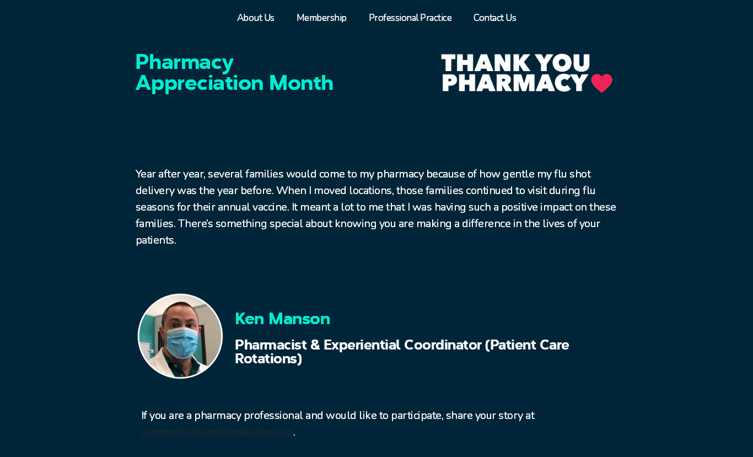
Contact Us (495, 18)
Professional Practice (410, 18)
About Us (256, 18)
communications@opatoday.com (217, 431)
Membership (322, 18)
